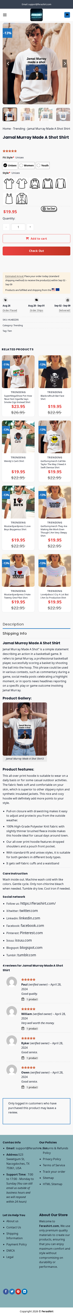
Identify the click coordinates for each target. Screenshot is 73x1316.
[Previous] (8, 64)
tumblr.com (26, 955)
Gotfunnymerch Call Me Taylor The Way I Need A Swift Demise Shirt (53, 464)
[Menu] (5, 14)
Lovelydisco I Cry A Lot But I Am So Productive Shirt (55, 596)
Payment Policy (16, 1244)
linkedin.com (29, 918)
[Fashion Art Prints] (36, 15)
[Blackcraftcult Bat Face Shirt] (54, 371)
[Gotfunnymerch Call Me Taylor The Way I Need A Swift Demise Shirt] (54, 437)
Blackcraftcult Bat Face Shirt (52, 397)
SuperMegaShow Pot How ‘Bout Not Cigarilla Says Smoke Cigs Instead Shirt (18, 399)
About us (12, 1221)
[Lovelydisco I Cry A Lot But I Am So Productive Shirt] (54, 570)
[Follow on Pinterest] (18, 1292)
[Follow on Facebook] (6, 1292)
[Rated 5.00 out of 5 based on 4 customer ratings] (36, 151)
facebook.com (32, 925)
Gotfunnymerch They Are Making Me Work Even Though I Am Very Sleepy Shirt (54, 531)
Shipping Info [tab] (15, 633)
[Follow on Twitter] (12, 1292)
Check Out (36, 251)
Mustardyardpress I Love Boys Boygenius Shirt (17, 528)
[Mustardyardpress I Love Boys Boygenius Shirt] (18, 502)
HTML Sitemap (52, 1184)
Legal (9, 1257)
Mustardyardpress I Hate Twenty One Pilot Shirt (17, 596)
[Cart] (67, 15)
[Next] (64, 64)
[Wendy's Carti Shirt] (18, 437)
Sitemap (48, 1178)
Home (7, 129)
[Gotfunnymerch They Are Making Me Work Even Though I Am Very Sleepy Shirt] (54, 502)
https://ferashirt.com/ (38, 903)
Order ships (36, 310)
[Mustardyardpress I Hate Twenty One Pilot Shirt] (18, 570)
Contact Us (13, 1227)
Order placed (10, 310)
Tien (9, 330)
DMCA (10, 1250)
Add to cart (39, 239)
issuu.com (23, 940)
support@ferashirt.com (31, 1148)
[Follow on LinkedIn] (24, 1292)
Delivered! (64, 310)
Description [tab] (13, 624)
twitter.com (28, 910)
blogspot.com (31, 947)
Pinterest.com (31, 932)
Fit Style (8, 157)
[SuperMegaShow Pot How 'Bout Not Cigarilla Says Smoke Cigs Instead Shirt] (18, 371)
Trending (19, 129)
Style (6, 173)
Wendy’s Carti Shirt (14, 461)
